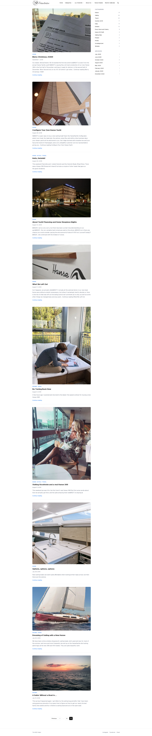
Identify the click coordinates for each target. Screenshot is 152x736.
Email (118, 732)
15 (71, 718)
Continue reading (37, 75)
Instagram (105, 732)
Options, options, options (43, 569)
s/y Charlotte (78, 3)
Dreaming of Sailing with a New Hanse (48, 635)
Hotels (39, 155)
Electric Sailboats (110, 3)
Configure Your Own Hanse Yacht (46, 130)
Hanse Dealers (99, 3)
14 (66, 718)
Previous (54, 718)
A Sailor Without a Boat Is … (44, 695)
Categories (68, 3)
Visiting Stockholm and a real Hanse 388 (50, 484)
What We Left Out (40, 284)
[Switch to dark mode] (118, 2)
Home (61, 3)
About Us (88, 3)
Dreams (34, 386)
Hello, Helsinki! (38, 158)
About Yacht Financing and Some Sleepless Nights (54, 222)
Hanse (34, 54)
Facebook (112, 732)
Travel (44, 155)
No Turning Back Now (41, 389)
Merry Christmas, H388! (42, 57)
